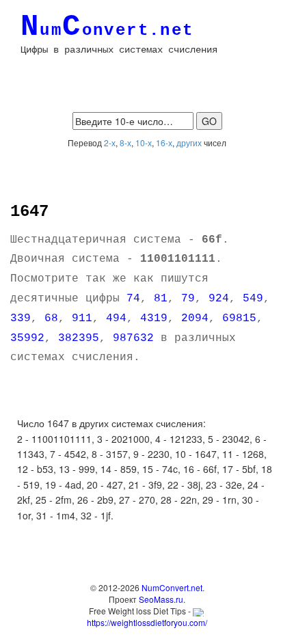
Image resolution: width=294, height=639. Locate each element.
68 (51, 318)
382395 (78, 338)
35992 (27, 338)
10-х (143, 142)
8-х (125, 142)
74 (133, 299)
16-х (164, 142)
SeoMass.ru (161, 599)
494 (116, 318)
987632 (133, 338)
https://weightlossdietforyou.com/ (147, 622)
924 (219, 299)
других (189, 142)
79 (188, 299)
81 (161, 299)
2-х (110, 142)
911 (82, 318)
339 (20, 318)
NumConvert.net (172, 587)
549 (253, 299)
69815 (239, 318)
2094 (195, 318)
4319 (154, 318)
